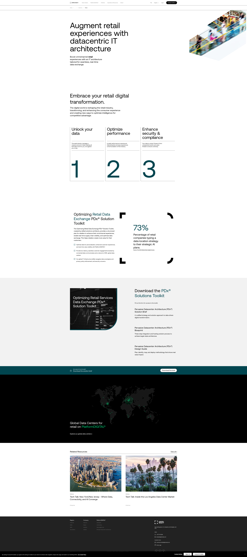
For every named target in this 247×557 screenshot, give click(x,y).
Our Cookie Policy (82, 554)
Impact (84, 525)
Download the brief (168, 370)
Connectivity (99, 525)
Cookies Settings (178, 554)
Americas (72, 522)
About (121, 2)
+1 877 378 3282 (159, 534)
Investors (85, 527)
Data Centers (85, 2)
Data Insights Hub (100, 527)
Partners (103, 2)
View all (173, 451)
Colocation (99, 522)
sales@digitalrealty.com (161, 536)
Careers (85, 529)
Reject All (188, 554)
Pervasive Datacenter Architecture (104, 529)
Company (85, 520)
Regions (72, 520)
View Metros (72, 529)
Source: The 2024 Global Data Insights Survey (143, 249)
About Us (85, 522)
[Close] (245, 554)
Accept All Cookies (199, 554)
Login (162, 2)
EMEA (71, 525)
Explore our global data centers (80, 434)
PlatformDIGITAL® (94, 2)
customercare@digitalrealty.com (163, 542)
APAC (71, 527)
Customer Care (158, 540)
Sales (156, 532)
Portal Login (158, 545)
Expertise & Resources (112, 2)
